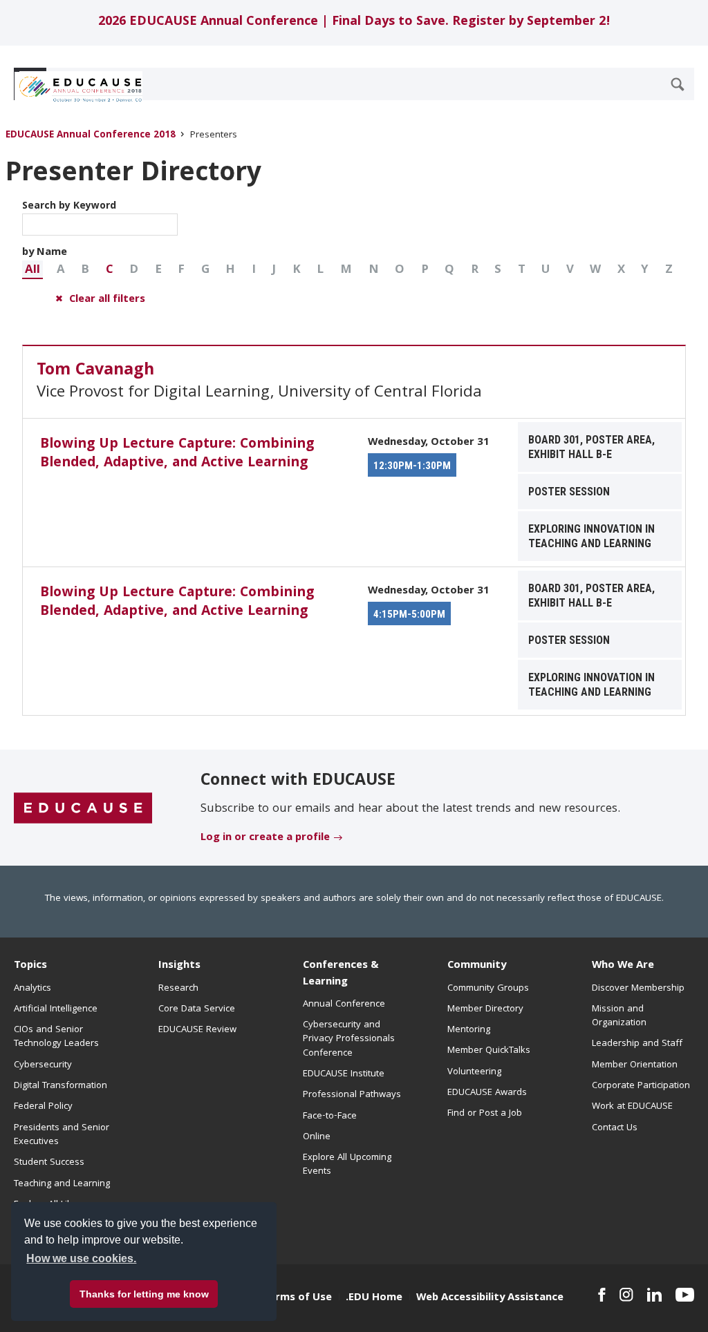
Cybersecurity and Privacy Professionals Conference (349, 1039)
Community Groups (488, 988)
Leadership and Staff (637, 1044)
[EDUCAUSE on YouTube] (685, 1294)
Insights (179, 966)
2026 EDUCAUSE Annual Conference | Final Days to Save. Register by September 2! (354, 22)
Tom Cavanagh (95, 371)
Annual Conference (344, 1004)
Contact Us (614, 1128)
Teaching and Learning (62, 1184)
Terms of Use (297, 1298)
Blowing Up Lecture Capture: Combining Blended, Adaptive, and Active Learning (177, 454)
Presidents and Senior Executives (61, 1135)
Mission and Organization (619, 1016)
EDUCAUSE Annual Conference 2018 (91, 136)
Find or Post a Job (484, 1113)
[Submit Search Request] (677, 84)
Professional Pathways (352, 1095)
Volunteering (474, 1072)
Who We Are (623, 966)
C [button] (109, 270)
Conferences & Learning (341, 974)
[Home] (75, 89)
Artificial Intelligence (55, 1009)
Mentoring (468, 1030)
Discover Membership (638, 988)
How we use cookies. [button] (81, 1258)
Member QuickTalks (488, 1050)
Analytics (32, 988)
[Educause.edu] (83, 808)
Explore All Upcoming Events (347, 1164)
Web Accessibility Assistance (489, 1298)
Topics (30, 966)
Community (476, 966)
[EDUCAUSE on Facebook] (602, 1294)
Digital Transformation (60, 1086)
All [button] (32, 270)
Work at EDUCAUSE (632, 1106)
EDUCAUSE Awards (487, 1093)
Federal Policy (43, 1106)
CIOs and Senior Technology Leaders (56, 1037)
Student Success (49, 1162)
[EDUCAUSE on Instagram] (626, 1294)
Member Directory (485, 1009)
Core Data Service (196, 1009)
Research (178, 988)
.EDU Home (374, 1298)
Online (316, 1137)
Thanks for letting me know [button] (144, 1294)
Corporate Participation (641, 1086)
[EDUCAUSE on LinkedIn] (654, 1294)
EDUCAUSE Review (197, 1030)
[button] (32, 269)
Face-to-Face (330, 1116)
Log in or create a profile (265, 838)
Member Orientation (635, 1065)
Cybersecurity (43, 1065)
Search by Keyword (69, 206)
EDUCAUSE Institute (343, 1074)
